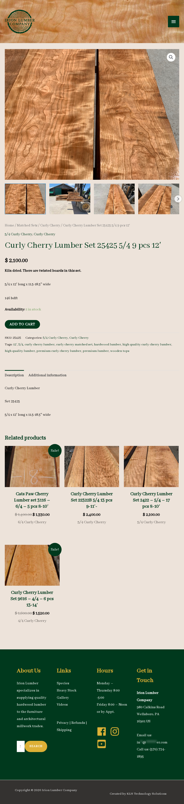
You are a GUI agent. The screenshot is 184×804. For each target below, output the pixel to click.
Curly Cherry (50, 225)
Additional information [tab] (48, 375)
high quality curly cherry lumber (146, 345)
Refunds (78, 723)
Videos (62, 705)
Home (9, 225)
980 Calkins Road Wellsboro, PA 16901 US (151, 714)
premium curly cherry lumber (58, 351)
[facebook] (103, 731)
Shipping (64, 730)
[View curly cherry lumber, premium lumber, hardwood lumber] (25, 199)
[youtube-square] (103, 744)
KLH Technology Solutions (147, 794)
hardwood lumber (107, 345)
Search (35, 746)
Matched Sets (27, 225)
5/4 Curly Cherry (18, 234)
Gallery (63, 698)
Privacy (63, 723)
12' (15, 345)
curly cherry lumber (40, 345)
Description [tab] (14, 375)
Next (178, 198)
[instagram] (116, 731)
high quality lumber (20, 351)
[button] (171, 57)
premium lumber (96, 351)
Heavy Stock (66, 690)
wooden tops (119, 351)
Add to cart (22, 324)
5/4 (20, 345)
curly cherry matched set (74, 345)
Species (63, 683)
